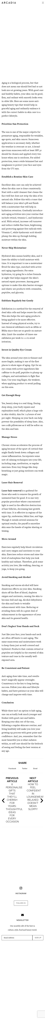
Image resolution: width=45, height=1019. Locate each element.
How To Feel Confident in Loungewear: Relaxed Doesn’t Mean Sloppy (34, 794)
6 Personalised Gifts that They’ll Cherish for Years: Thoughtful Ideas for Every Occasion (13, 800)
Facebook (12, 768)
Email (35, 768)
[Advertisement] (22, 61)
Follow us (21, 903)
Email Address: (9, 938)
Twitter (24, 768)
